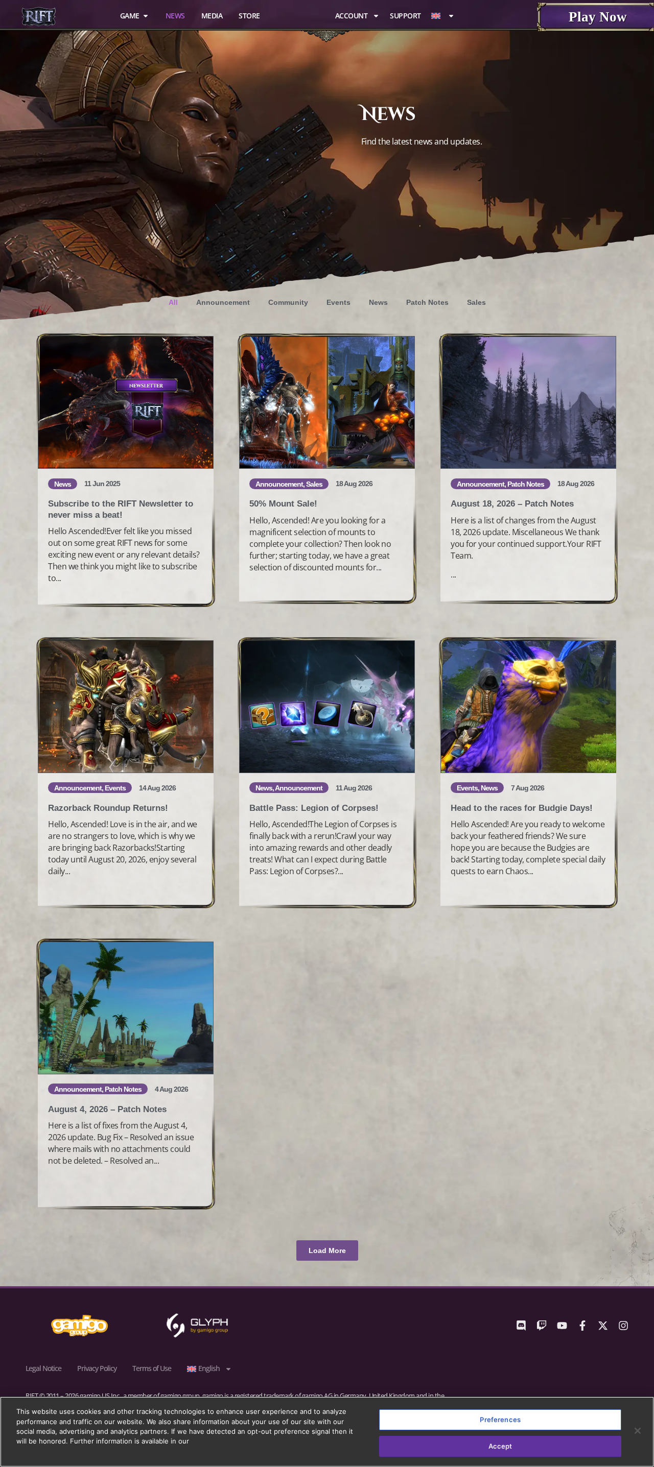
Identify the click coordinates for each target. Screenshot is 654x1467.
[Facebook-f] (582, 1325)
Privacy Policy (96, 1368)
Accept (500, 1445)
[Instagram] (623, 1325)
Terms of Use (151, 1368)
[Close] (637, 1431)
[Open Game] (145, 15)
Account (351, 16)
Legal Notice (43, 1368)
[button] (327, 1250)
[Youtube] (562, 1325)
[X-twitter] (603, 1325)
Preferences (500, 1419)
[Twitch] (541, 1325)
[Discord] (521, 1325)
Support (405, 16)
